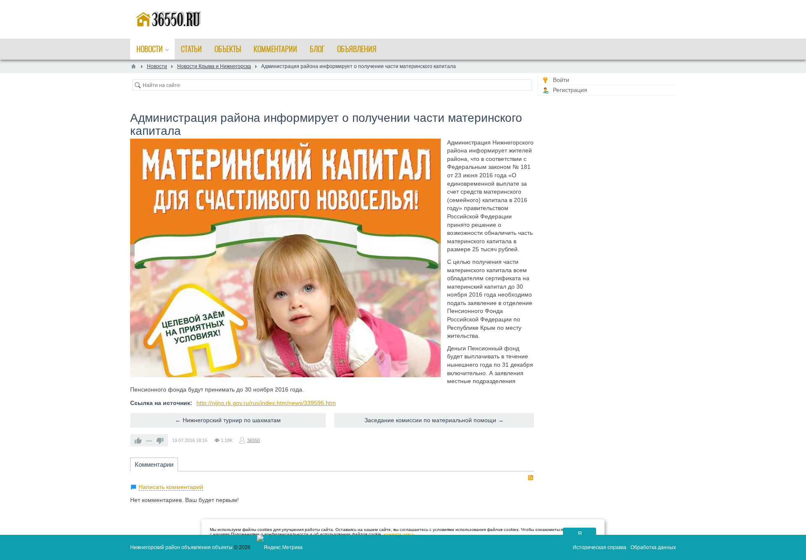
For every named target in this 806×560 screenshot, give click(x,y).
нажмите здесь (399, 534)
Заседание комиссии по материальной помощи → (434, 420)
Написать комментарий (171, 487)
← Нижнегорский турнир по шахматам (228, 420)
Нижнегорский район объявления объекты (181, 547)
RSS (530, 477)
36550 (253, 440)
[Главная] (133, 66)
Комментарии (154, 464)
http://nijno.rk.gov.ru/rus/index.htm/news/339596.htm (266, 403)
